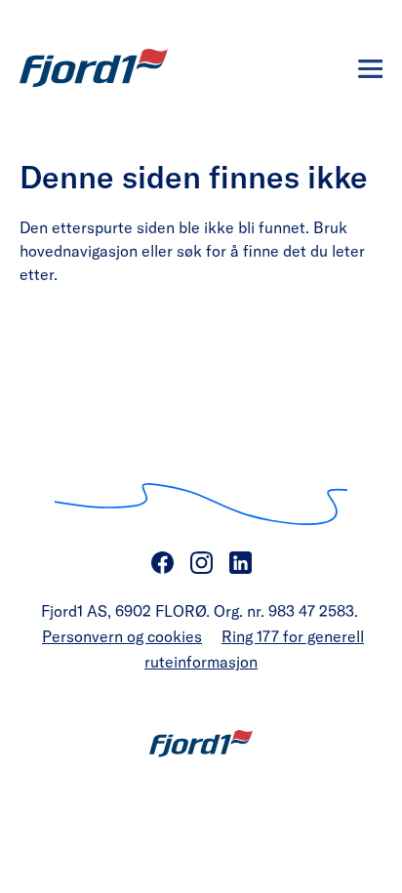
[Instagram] (201, 563)
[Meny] (370, 69)
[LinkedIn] (240, 563)
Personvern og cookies (122, 636)
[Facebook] (162, 563)
